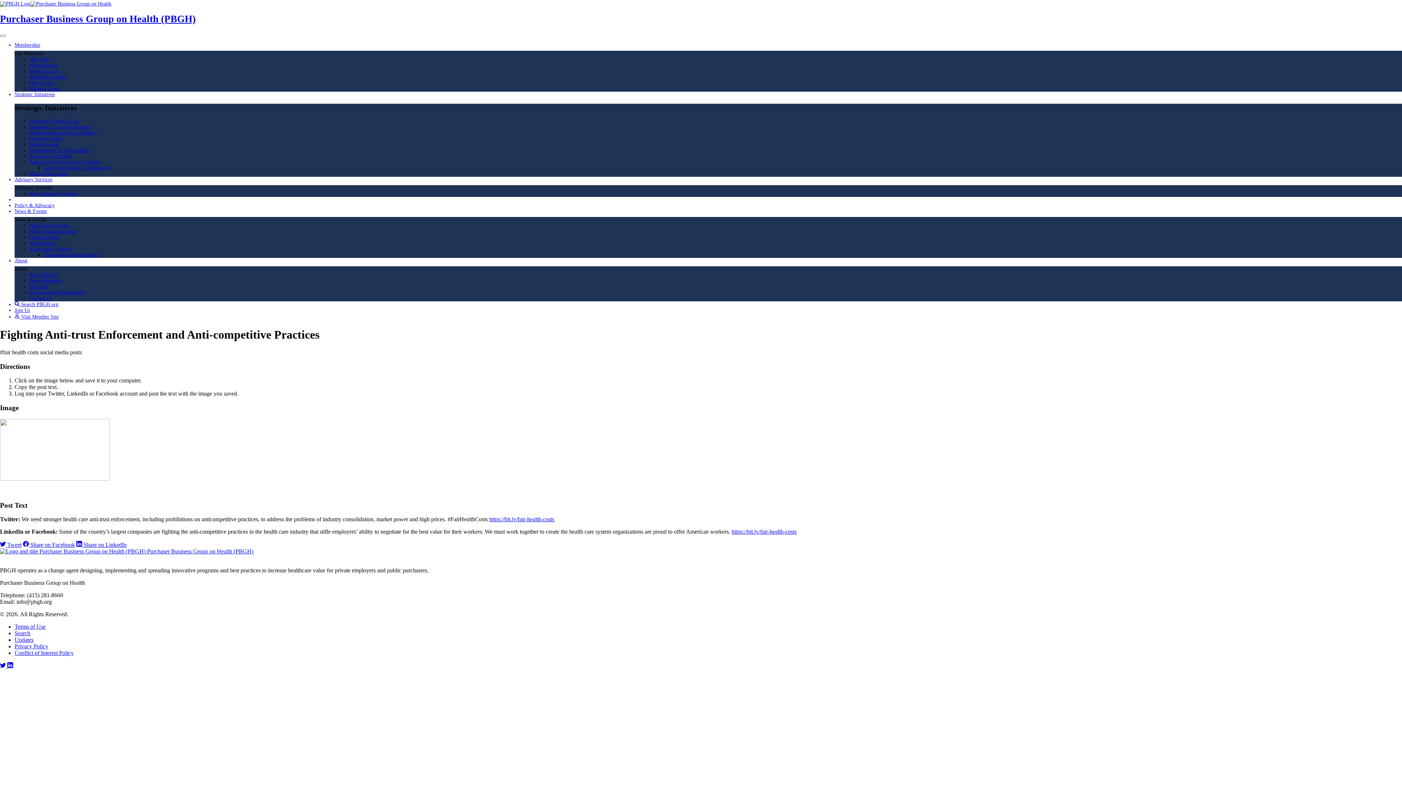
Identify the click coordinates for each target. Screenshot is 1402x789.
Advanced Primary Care (54, 121)
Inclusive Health (46, 138)
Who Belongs (43, 65)
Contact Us (40, 298)
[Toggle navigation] (3, 36)
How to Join (41, 82)
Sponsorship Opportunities (71, 255)
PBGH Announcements (53, 231)
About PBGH (43, 275)
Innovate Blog (43, 237)
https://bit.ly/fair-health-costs (521, 519)
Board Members (45, 280)
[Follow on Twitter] (3, 666)
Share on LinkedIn (104, 545)
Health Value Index (49, 173)
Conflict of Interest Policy (44, 653)
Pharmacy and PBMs (50, 156)
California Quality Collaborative (77, 168)
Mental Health (43, 144)
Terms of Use (30, 627)
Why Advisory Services (53, 194)
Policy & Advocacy (35, 205)
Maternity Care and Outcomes (60, 127)
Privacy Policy (31, 646)
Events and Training (50, 249)
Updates (24, 640)
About (21, 260)
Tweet (14, 545)
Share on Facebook (52, 545)
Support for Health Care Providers (64, 162)
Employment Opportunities (57, 292)
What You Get (43, 71)
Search (22, 633)
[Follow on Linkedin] (10, 666)
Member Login (44, 88)
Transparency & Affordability (60, 150)
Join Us (22, 310)
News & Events (31, 211)
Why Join (39, 59)
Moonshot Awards (47, 77)
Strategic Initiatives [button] (35, 94)
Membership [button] (27, 45)
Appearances (42, 243)
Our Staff (39, 286)
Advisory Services (33, 179)
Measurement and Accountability (63, 133)
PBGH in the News (49, 225)
